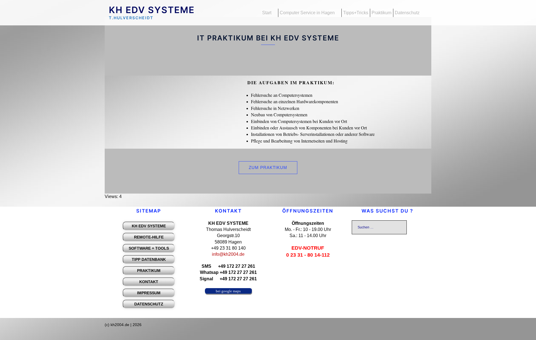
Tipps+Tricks (355, 12)
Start (266, 12)
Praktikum (381, 12)
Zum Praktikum (268, 167)
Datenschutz (407, 12)
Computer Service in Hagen (307, 12)
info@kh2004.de (228, 254)
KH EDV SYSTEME (152, 9)
